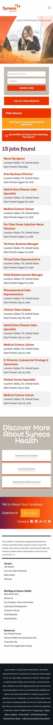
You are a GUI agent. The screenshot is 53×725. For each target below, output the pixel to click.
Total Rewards (10, 614)
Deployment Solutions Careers (26, 482)
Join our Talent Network (26, 100)
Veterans (8, 579)
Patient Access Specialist (19, 379)
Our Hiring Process (12, 634)
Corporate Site (10, 642)
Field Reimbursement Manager (23, 275)
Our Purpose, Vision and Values (18, 602)
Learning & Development (15, 606)
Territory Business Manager (21, 244)
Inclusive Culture (11, 610)
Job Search (9, 567)
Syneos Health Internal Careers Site (20, 638)
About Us (8, 598)
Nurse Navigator (14, 158)
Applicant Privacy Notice (12, 719)
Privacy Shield (24, 714)
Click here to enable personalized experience (26, 123)
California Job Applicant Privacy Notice (36, 719)
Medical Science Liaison (19, 209)
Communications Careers (26, 455)
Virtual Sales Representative (22, 259)
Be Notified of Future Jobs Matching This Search (28, 135)
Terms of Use (38, 710)
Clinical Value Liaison (17, 310)
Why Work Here (11, 594)
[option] (26, 40)
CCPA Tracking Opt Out (39, 714)
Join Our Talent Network (15, 571)
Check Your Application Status (18, 646)
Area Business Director (18, 174)
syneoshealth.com (8, 555)
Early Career (9, 575)
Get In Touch (30, 513)
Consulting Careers (26, 468)
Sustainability (10, 618)
